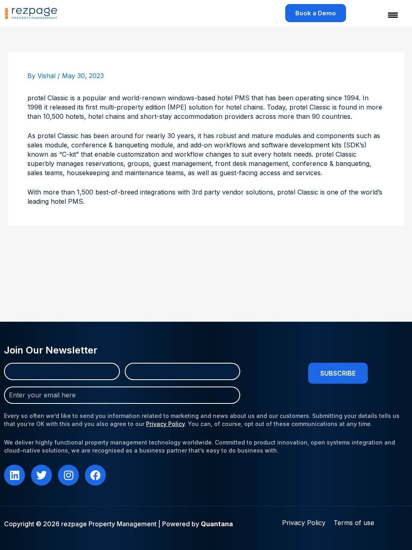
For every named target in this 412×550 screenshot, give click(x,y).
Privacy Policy (165, 423)
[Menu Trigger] (388, 15)
